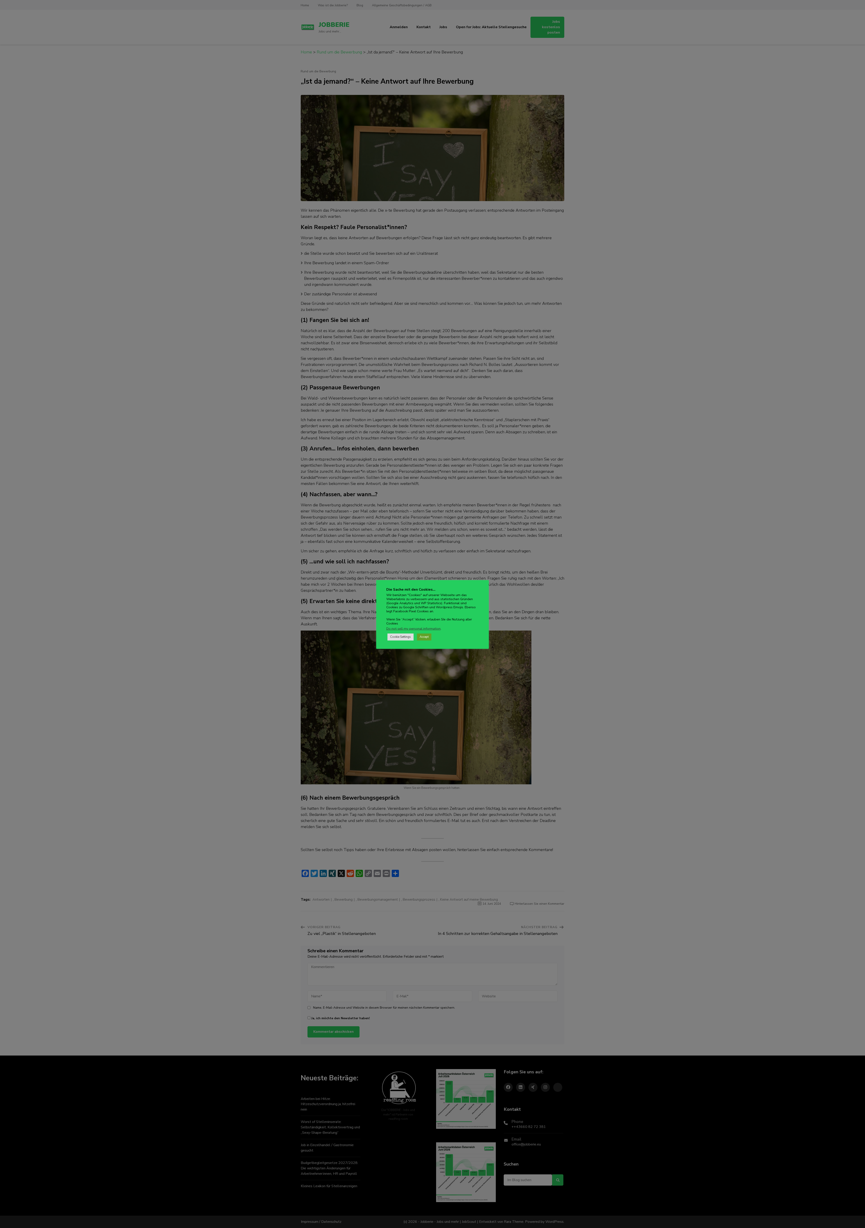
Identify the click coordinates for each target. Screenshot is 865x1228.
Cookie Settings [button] (400, 637)
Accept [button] (424, 637)
